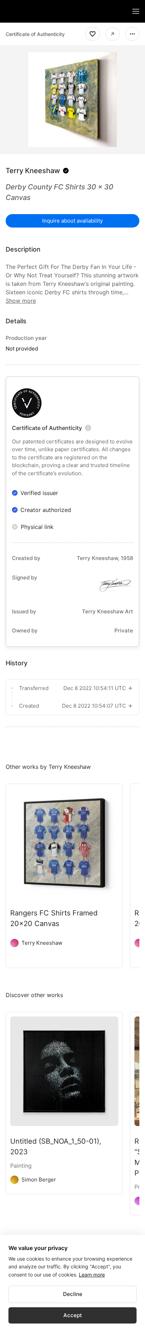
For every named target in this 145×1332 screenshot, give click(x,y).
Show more (21, 300)
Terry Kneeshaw (33, 170)
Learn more (92, 1275)
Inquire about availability (72, 220)
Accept (72, 1315)
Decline (72, 1294)
